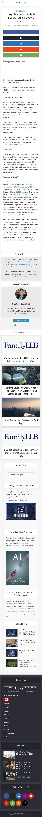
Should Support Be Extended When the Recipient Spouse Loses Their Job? (21, 453)
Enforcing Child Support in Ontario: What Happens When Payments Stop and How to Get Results (27, 664)
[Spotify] (12, 803)
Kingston (7, 718)
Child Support (21, 11)
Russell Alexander (22, 26)
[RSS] (18, 803)
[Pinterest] (6, 803)
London (6, 711)
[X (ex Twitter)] (12, 796)
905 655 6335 (11, 695)
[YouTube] (31, 796)
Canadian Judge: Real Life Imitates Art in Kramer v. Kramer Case (21, 359)
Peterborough (9, 733)
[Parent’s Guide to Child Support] (12, 653)
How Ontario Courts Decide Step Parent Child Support (27, 642)
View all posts (21, 320)
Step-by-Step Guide (20, 194)
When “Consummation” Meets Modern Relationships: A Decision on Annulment (24, 765)
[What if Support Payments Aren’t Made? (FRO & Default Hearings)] (12, 633)
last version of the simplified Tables (25, 182)
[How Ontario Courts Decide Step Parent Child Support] (12, 643)
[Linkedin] (18, 796)
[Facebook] (6, 796)
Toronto (6, 704)
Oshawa (7, 729)
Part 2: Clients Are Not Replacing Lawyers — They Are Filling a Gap (23, 775)
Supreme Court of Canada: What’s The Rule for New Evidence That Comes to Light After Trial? (21, 390)
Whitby (6, 737)
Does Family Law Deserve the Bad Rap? (21, 421)
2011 (12, 192)
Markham (7, 726)
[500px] (25, 803)
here (14, 172)
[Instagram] (25, 796)
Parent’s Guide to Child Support (26, 651)
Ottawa (6, 715)
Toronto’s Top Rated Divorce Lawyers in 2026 (24, 753)
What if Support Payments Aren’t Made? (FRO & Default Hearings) (27, 632)
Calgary (6, 707)
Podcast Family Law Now (25, 267)
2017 (19, 192)
